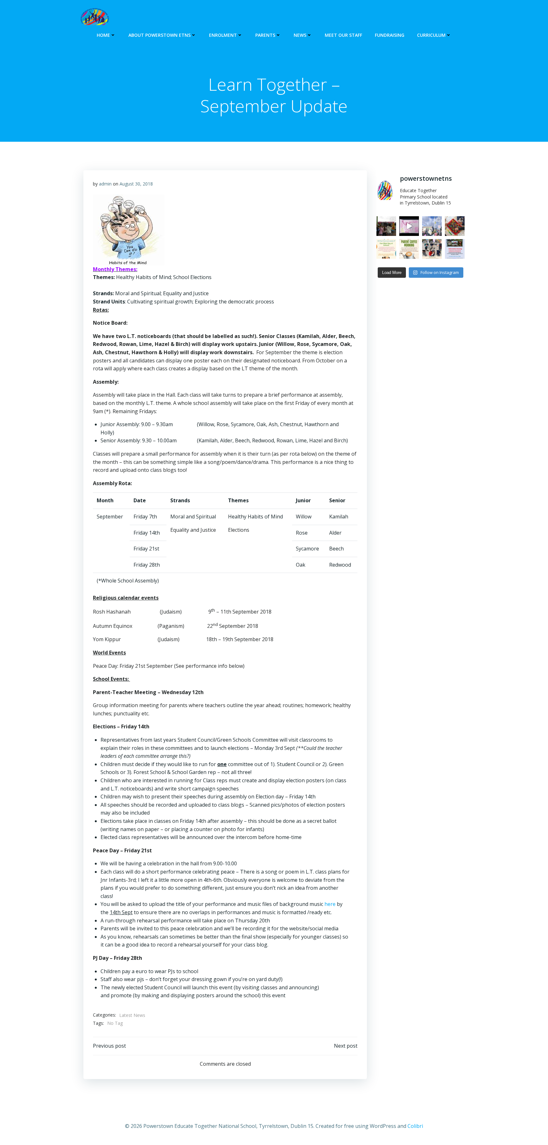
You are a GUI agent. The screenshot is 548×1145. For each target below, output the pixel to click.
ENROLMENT (223, 35)
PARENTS (265, 35)
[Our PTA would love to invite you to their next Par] (409, 249)
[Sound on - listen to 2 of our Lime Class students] (409, 226)
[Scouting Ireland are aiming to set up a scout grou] (455, 249)
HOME (103, 35)
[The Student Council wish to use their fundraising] (386, 249)
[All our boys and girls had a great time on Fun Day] (386, 226)
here (330, 904)
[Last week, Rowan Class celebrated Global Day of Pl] (455, 226)
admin (105, 184)
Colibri (415, 1125)
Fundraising (389, 35)
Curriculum (431, 35)
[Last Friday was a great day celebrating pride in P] (432, 226)
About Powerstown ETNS (159, 35)
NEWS (300, 35)
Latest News (132, 1015)
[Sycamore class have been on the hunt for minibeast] (432, 249)
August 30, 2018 (136, 184)
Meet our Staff (343, 35)
